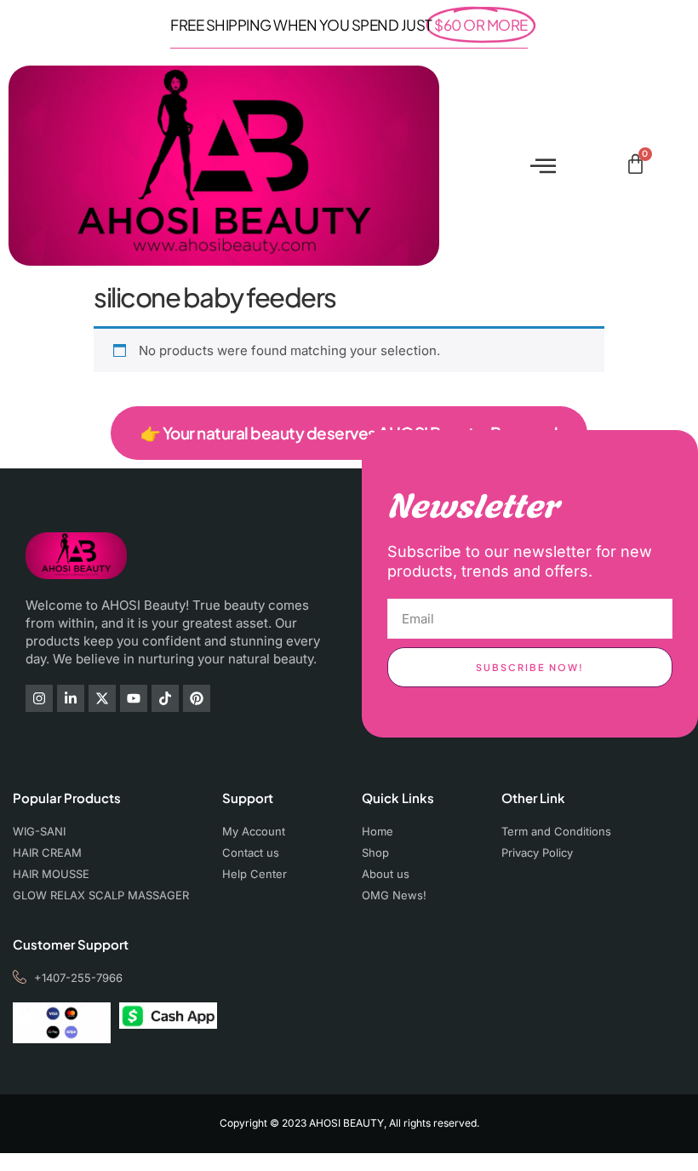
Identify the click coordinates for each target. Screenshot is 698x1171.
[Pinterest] (196, 698)
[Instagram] (39, 698)
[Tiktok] (165, 698)
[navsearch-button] (606, 166)
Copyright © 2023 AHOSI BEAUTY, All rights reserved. (349, 1122)
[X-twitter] (102, 698)
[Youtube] (133, 698)
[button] (543, 165)
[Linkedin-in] (70, 698)
